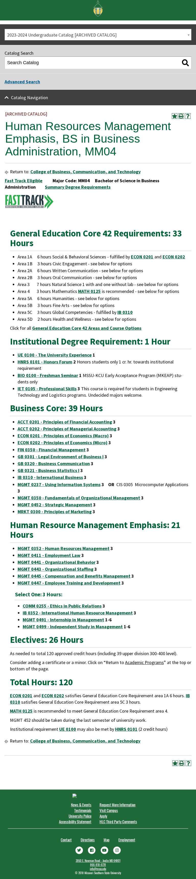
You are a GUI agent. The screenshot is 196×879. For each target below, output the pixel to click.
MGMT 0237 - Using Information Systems (59, 484)
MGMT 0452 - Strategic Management (55, 505)
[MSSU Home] (98, 8)
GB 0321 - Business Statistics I (48, 470)
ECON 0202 (174, 257)
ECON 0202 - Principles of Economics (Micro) (62, 443)
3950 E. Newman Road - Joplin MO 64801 (98, 861)
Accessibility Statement (75, 821)
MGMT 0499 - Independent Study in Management (73, 627)
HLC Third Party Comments (118, 821)
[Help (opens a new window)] (188, 116)
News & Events (81, 804)
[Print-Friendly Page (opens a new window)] (181, 116)
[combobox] (98, 34)
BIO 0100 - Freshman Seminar (48, 375)
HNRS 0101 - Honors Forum (45, 362)
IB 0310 (125, 312)
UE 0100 (67, 729)
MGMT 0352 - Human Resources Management (63, 548)
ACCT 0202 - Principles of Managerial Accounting (67, 429)
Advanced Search (22, 82)
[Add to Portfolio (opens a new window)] (174, 116)
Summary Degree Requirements (78, 187)
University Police (80, 816)
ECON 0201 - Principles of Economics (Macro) (63, 436)
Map (106, 839)
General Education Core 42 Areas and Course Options (86, 328)
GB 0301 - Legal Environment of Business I (61, 457)
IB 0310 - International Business (50, 477)
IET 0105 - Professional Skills (47, 389)
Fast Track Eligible (23, 181)
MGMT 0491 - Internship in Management (63, 620)
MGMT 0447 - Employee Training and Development (69, 583)
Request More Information (118, 804)
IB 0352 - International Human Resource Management (78, 613)
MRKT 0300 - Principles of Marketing (55, 512)
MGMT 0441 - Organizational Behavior (56, 562)
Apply (103, 816)
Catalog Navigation (29, 97)
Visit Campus (109, 810)
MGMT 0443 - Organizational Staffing (55, 569)
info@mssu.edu (98, 869)
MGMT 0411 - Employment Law (49, 555)
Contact (66, 839)
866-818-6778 (98, 865)
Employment (126, 839)
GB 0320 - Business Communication (54, 463)
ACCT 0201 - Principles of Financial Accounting (65, 422)
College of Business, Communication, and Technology (85, 172)
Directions (88, 839)
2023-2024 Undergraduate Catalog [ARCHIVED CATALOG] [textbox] (62, 35)
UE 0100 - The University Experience (55, 355)
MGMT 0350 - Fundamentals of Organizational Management (79, 498)
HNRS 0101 (126, 729)
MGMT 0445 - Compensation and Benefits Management (74, 576)
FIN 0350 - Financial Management (51, 450)
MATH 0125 (89, 291)
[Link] (79, 850)
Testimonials (82, 810)
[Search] (185, 62)
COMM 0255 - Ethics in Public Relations (62, 606)
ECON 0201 (142, 257)
